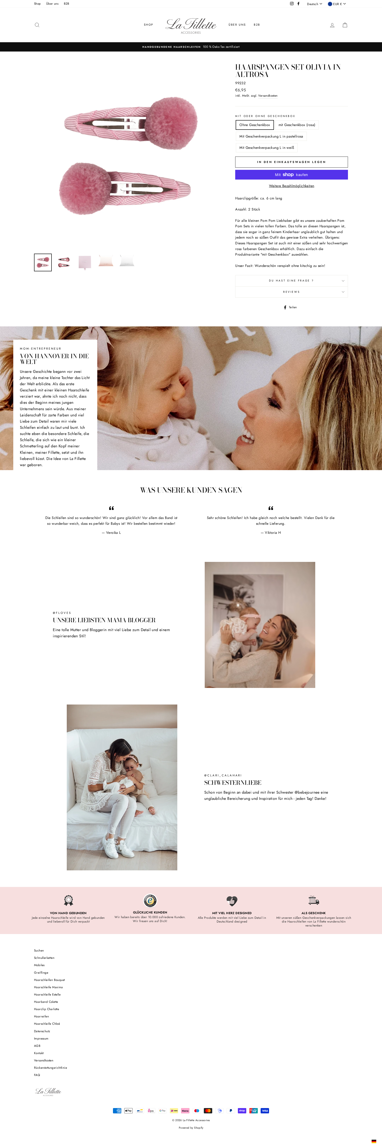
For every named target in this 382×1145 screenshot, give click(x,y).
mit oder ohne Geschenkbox (265, 116)
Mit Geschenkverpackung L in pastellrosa (271, 136)
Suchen (39, 950)
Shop (37, 3)
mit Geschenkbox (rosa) (297, 124)
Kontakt (39, 1053)
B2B (66, 3)
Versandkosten (267, 95)
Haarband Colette (46, 1001)
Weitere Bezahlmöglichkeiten (291, 185)
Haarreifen (41, 1016)
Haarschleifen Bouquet (49, 980)
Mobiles (39, 965)
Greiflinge (41, 972)
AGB (37, 1046)
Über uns (52, 3)
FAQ (37, 1075)
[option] (191, 46)
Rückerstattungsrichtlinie (50, 1067)
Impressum (41, 1038)
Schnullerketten (44, 957)
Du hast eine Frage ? (291, 281)
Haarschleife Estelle (47, 994)
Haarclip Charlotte (46, 1009)
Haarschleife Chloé (47, 1023)
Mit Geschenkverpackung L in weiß (266, 147)
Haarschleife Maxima (48, 987)
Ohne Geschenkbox (254, 124)
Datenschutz (42, 1031)
